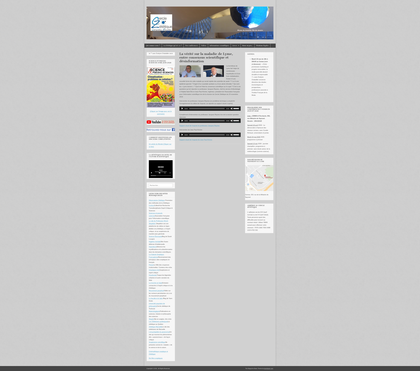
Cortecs (151, 205)
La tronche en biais (155, 283)
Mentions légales (262, 46)
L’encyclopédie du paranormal (159, 332)
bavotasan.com (268, 368)
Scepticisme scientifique (157, 342)
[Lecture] (182, 108)
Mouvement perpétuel (156, 290)
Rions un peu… (247, 46)
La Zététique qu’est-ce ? (173, 46)
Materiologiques (154, 311)
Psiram (151, 265)
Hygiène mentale (155, 241)
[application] (210, 108)
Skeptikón (152, 223)
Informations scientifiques (219, 46)
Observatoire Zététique (157, 200)
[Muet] (232, 108)
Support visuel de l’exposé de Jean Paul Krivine (195, 140)
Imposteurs (153, 247)
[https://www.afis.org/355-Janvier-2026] (161, 107)
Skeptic (151, 319)
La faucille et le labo (156, 298)
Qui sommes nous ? (153, 46)
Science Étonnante (155, 236)
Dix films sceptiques (156, 358)
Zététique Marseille (155, 327)
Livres (234, 46)
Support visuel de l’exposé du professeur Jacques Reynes (199, 125)
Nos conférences (191, 46)
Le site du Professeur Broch (158, 221)
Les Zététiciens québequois (158, 321)
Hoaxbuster (153, 275)
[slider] (236, 108)
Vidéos (203, 46)
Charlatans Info (154, 270)
